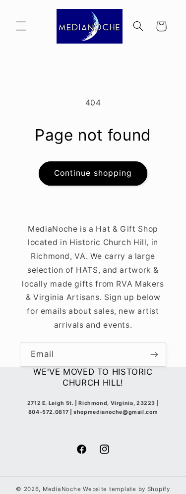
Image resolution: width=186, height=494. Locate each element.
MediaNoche (62, 489)
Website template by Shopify (126, 489)
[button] (20, 26)
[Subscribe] (154, 355)
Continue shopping (93, 173)
